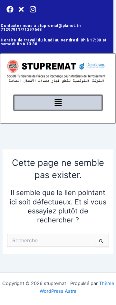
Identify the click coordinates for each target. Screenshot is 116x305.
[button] (58, 103)
